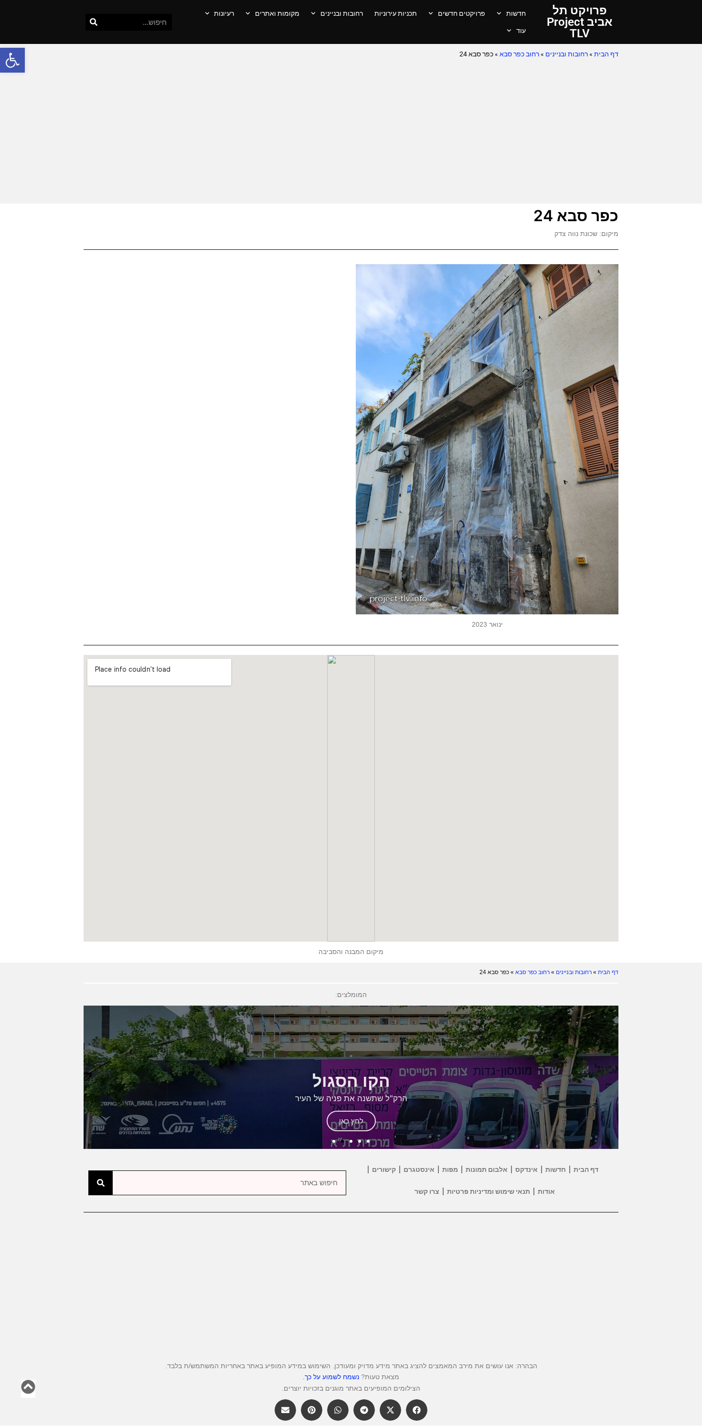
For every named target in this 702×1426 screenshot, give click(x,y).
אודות (546, 1191)
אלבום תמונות (487, 1169)
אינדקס (526, 1169)
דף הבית (606, 54)
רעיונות (224, 13)
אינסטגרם (419, 1169)
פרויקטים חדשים (461, 13)
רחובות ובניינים (341, 13)
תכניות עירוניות (395, 13)
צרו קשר (427, 1191)
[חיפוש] (93, 22)
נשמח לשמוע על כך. (331, 1377)
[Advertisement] (351, 132)
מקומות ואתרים (277, 13)
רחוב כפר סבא (519, 54)
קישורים (384, 1169)
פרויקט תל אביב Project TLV (579, 22)
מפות (450, 1169)
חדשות (516, 13)
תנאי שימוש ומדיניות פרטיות (488, 1191)
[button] (12, 60)
